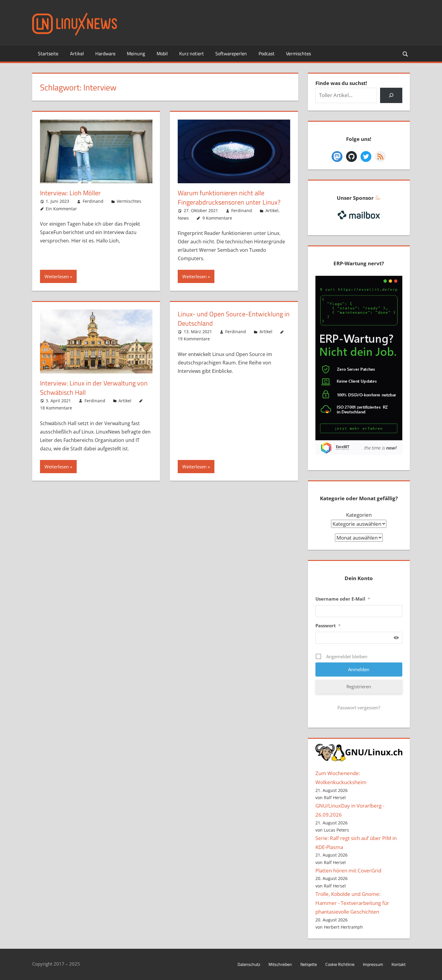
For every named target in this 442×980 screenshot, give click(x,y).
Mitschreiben (280, 964)
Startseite (48, 53)
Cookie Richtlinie (340, 964)
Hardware (105, 53)
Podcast (267, 53)
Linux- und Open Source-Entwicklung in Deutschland (234, 318)
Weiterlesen (57, 276)
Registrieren (358, 686)
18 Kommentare (56, 408)
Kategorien (359, 514)
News (183, 218)
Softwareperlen (231, 53)
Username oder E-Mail (342, 599)
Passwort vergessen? (358, 708)
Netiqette (308, 964)
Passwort (328, 625)
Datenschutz (249, 964)
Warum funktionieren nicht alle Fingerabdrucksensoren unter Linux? (229, 197)
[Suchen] (391, 95)
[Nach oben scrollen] (432, 970)
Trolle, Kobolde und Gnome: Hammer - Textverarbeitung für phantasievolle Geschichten (352, 902)
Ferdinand (93, 201)
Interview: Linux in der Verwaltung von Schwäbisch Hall (94, 387)
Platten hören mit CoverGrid (348, 870)
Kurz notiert (191, 53)
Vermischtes (298, 53)
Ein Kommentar (61, 209)
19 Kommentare (194, 339)
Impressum (373, 964)
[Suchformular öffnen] (406, 54)
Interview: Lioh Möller (70, 193)
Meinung (136, 53)
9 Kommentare (217, 218)
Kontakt (398, 964)
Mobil (162, 53)
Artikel (77, 53)
